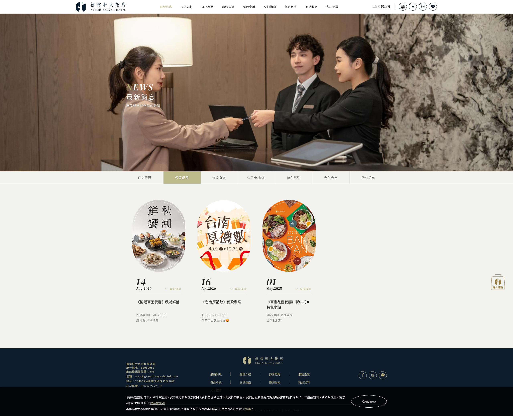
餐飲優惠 (182, 177)
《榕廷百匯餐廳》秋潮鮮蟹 (158, 301)
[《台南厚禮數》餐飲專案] (223, 236)
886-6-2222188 (151, 386)
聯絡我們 (312, 7)
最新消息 (166, 7)
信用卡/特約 (256, 177)
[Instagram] (423, 7)
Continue (369, 401)
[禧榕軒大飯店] (263, 360)
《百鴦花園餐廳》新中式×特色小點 (288, 304)
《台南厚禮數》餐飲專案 (221, 301)
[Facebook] (413, 7)
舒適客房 (207, 7)
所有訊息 (368, 177)
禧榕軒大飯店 (100, 7)
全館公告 (331, 177)
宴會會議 (219, 177)
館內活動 (294, 177)
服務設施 (228, 7)
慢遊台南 (291, 7)
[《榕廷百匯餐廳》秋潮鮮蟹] (158, 236)
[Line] (433, 7)
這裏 (248, 409)
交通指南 (270, 7)
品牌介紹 (187, 7)
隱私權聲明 (157, 403)
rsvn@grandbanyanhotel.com (156, 376)
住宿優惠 (144, 177)
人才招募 (332, 7)
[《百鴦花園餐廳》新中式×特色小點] (289, 236)
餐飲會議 (249, 7)
